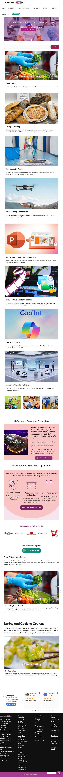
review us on (10, 704)
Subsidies (36, 8)
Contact (45, 8)
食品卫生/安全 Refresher (55, 731)
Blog (53, 8)
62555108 (39, 731)
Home (3, 8)
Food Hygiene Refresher (55, 725)
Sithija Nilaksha (52, 693)
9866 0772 (39, 733)
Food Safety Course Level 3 (55, 742)
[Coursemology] (11, 2)
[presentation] (2, 533)
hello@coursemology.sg (43, 726)
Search (55, 47)
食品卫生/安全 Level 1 (55, 720)
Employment (5, 14)
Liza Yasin (32, 693)
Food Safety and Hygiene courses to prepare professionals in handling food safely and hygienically (31, 86)
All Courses (11, 8)
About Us (4, 760)
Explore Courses (29, 29)
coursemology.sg (41, 737)
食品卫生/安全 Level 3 (55, 748)
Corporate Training (24, 8)
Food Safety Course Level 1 (55, 737)
